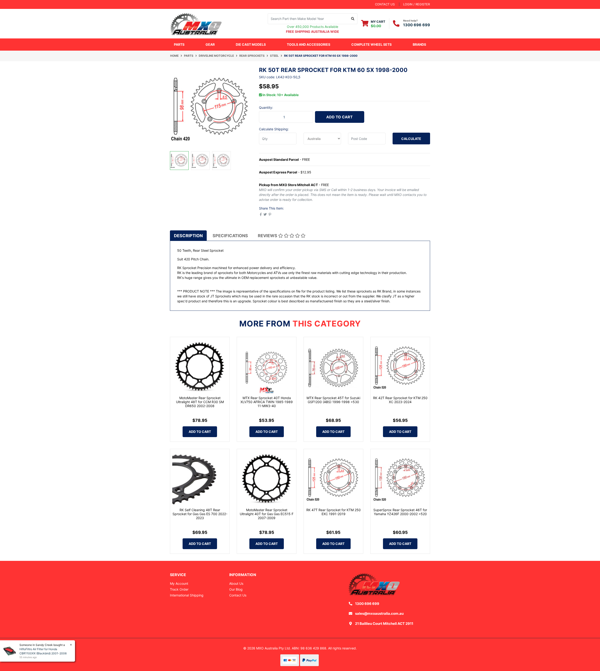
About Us (236, 583)
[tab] (188, 235)
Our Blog (236, 589)
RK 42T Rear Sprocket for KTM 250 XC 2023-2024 (400, 400)
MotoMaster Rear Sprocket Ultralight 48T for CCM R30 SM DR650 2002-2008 (200, 402)
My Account (179, 583)
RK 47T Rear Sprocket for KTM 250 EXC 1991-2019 (333, 512)
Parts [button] (179, 44)
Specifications (230, 235)
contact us (385, 4)
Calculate (411, 139)
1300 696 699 (416, 24)
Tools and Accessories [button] (308, 44)
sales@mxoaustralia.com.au (379, 613)
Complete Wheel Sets (371, 44)
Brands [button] (419, 44)
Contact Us (237, 595)
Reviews (268, 235)
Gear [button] (210, 44)
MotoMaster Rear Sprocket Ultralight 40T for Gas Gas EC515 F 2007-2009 (266, 514)
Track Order (179, 589)
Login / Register (416, 4)
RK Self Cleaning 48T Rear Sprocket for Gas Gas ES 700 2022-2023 (199, 514)
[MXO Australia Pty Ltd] (196, 23)
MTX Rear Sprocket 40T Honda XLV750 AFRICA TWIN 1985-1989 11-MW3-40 (266, 402)
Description (188, 235)
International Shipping (186, 595)
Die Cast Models (251, 44)
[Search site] (352, 18)
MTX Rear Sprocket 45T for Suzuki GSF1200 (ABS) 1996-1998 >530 (333, 400)
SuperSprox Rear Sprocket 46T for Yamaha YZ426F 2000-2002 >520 (400, 512)
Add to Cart (339, 117)
